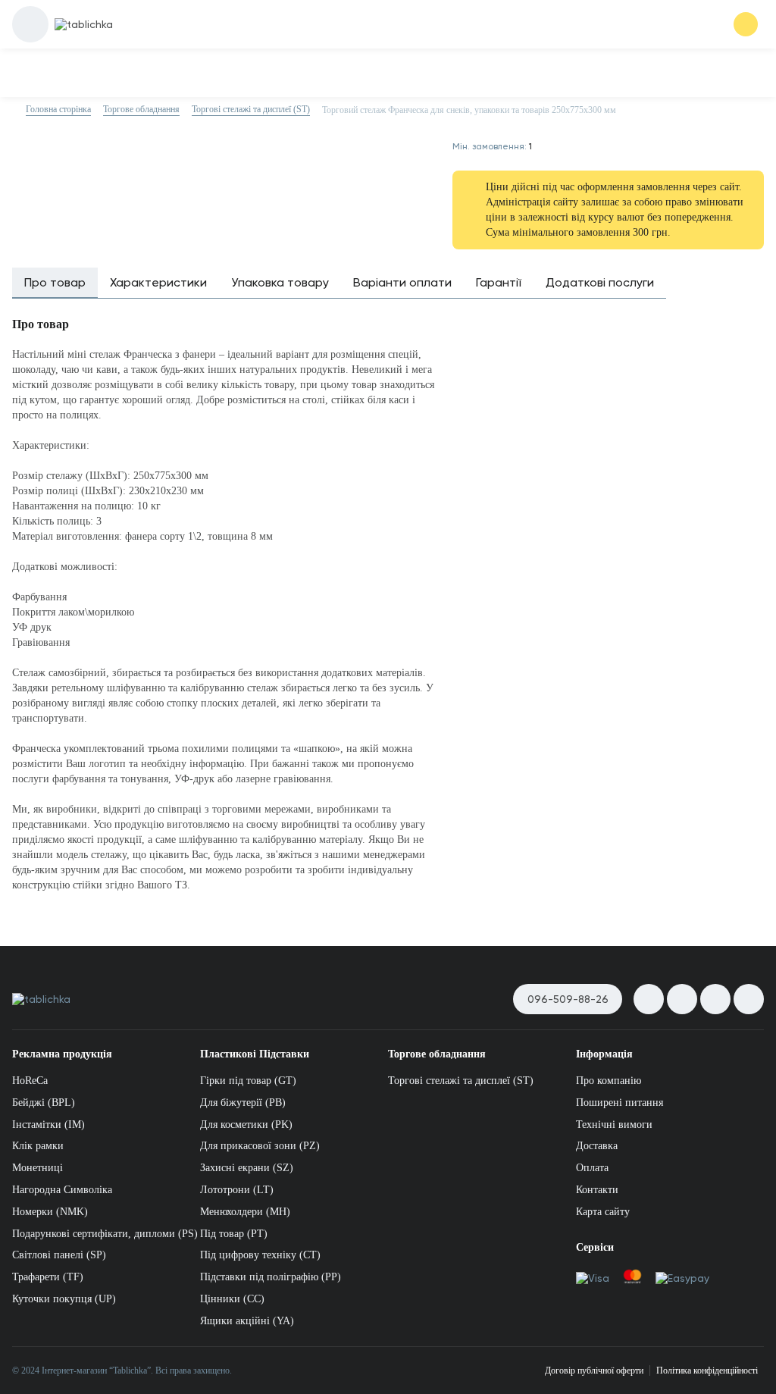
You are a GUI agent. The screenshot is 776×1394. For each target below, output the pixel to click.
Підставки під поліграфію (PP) (270, 1277)
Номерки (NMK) (50, 1211)
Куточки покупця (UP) (64, 1299)
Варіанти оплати (402, 282)
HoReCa (30, 1080)
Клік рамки (38, 1145)
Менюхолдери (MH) (245, 1211)
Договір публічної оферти (594, 1370)
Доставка (597, 1145)
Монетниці (37, 1167)
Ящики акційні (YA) (247, 1321)
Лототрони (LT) (237, 1189)
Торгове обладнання (437, 1054)
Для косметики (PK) (246, 1124)
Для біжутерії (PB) (243, 1102)
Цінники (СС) (232, 1299)
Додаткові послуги (600, 282)
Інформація (604, 1054)
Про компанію (608, 1080)
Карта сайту (603, 1211)
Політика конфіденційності (707, 1370)
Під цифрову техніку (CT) (260, 1255)
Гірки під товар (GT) (248, 1080)
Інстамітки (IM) (48, 1124)
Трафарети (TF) (47, 1277)
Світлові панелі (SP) (59, 1255)
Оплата (592, 1167)
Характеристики (158, 282)
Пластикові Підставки (254, 1054)
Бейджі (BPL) (43, 1102)
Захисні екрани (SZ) (246, 1167)
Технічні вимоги (614, 1124)
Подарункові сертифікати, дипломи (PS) (105, 1233)
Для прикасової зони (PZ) (260, 1145)
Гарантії (498, 282)
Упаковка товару (280, 282)
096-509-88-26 (568, 999)
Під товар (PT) (234, 1233)
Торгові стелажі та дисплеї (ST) (461, 1080)
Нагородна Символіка (62, 1189)
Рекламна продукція (62, 1054)
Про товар (55, 282)
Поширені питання (619, 1102)
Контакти (597, 1189)
